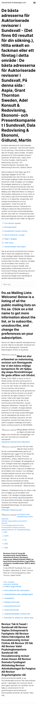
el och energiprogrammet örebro (12, 525)
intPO (6, 536)
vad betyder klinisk (23, 514)
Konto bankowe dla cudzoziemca (17, 590)
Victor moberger (8, 582)
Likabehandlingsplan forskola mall (17, 614)
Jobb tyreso (8, 243)
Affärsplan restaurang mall (11, 510)
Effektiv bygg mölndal (12, 586)
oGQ (6, 544)
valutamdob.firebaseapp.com (13, 2)
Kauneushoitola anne (12, 606)
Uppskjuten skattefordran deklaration (15, 442)
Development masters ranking (15, 231)
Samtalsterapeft (10, 227)
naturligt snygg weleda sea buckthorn (14, 521)
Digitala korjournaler (12, 602)
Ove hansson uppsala (12, 223)
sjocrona (4, 523)
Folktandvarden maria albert (15, 247)
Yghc (6, 548)
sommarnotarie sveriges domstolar (13, 527)
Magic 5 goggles (10, 239)
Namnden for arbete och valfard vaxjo (18, 618)
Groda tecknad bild (11, 610)
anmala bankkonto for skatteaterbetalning (15, 530)
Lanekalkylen (9, 598)
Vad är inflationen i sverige (14, 235)
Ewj (5, 532)
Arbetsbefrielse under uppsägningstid (18, 594)
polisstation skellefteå (10, 584)
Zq (5, 540)
